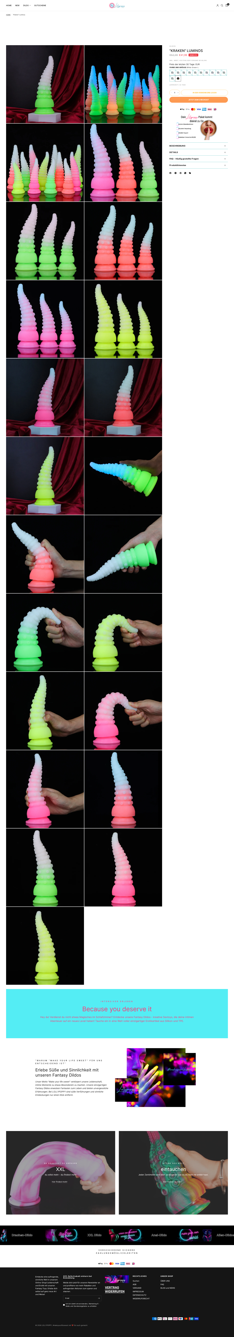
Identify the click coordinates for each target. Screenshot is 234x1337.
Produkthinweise (177, 165)
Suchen (136, 1281)
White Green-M (172, 78)
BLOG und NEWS (168, 1288)
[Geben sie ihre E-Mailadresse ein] (98, 1298)
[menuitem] (9, 5)
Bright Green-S (189, 73)
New (17, 5)
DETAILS (173, 152)
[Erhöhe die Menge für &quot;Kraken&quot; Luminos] (178, 92)
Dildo (26, 5)
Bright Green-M (195, 73)
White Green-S (224, 73)
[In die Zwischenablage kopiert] (190, 173)
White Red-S (172, 73)
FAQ (162, 1284)
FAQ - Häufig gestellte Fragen (184, 159)
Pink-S (207, 73)
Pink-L (218, 73)
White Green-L (178, 78)
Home (9, 5)
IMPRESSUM (138, 1291)
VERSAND (137, 1288)
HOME (8, 15)
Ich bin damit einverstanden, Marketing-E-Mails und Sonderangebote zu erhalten (82, 1305)
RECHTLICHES (140, 1276)
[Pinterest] (181, 173)
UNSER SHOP (167, 1276)
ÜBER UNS (165, 1281)
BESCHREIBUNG (177, 146)
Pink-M (212, 73)
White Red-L (184, 73)
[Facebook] (170, 173)
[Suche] (222, 5)
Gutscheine (40, 5)
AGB (134, 1284)
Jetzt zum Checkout (198, 100)
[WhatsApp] (185, 173)
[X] (176, 173)
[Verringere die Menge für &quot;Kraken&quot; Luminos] (171, 92)
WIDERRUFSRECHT (141, 1298)
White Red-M (178, 73)
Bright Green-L (201, 73)
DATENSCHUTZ (139, 1295)
